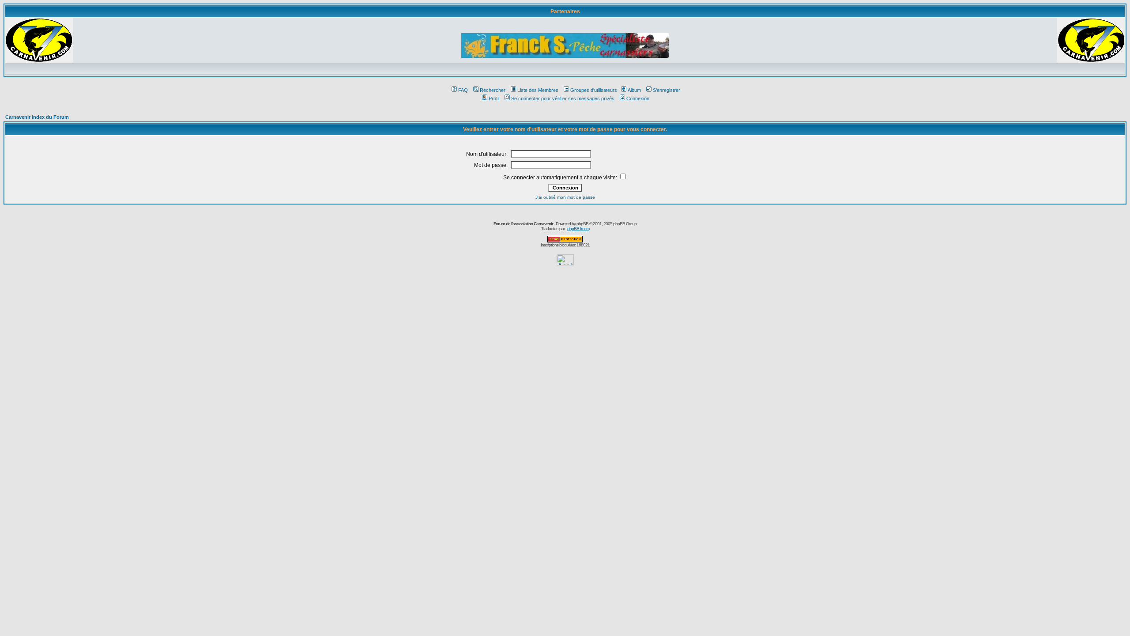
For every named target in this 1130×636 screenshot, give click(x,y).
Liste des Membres (537, 90)
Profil (494, 98)
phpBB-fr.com (578, 228)
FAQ (463, 90)
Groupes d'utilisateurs (593, 90)
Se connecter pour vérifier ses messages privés (562, 98)
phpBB (582, 223)
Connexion (637, 98)
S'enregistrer (666, 90)
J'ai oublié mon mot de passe (565, 197)
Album (634, 90)
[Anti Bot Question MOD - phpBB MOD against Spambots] (565, 240)
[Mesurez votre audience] (565, 263)
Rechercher (492, 90)
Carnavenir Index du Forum (37, 117)
